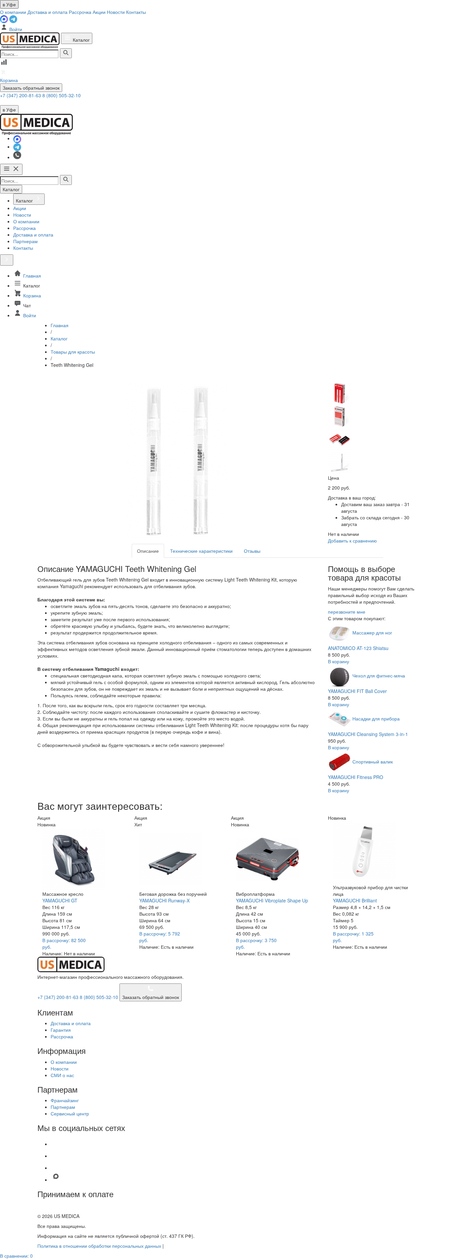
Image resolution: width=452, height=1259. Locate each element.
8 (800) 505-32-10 (61, 95)
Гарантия (61, 1029)
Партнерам (63, 1107)
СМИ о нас (62, 1075)
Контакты (136, 12)
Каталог (80, 39)
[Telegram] (13, 18)
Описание (148, 550)
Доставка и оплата (47, 12)
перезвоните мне (346, 611)
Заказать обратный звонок (31, 87)
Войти (15, 29)
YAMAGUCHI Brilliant (355, 900)
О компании (13, 12)
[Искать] (66, 53)
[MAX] (4, 18)
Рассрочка (80, 12)
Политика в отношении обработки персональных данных (99, 1245)
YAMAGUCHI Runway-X (164, 900)
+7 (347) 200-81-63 (21, 95)
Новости (116, 12)
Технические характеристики (201, 550)
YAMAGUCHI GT (59, 900)
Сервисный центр (70, 1113)
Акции (99, 12)
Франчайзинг (65, 1100)
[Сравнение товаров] (4, 64)
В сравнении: (16, 1255)
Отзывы (252, 550)
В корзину (338, 661)
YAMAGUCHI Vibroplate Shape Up (272, 900)
